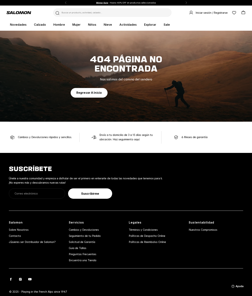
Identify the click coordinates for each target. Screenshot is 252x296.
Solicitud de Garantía (82, 242)
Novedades (18, 24)
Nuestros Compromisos (203, 230)
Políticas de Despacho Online (147, 236)
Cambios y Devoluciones (84, 230)
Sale (167, 24)
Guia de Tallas (77, 248)
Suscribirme (90, 193)
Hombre (59, 24)
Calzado (40, 24)
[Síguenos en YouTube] (30, 279)
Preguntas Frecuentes (82, 254)
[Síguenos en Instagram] (20, 279)
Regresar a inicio (89, 92)
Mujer (76, 24)
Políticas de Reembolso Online (147, 242)
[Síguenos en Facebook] (11, 279)
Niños (92, 24)
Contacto (15, 236)
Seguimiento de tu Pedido (85, 236)
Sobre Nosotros (19, 230)
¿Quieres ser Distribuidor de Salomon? (32, 242)
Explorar (150, 24)
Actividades (128, 24)
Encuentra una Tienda (82, 260)
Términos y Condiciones (143, 230)
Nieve (108, 24)
